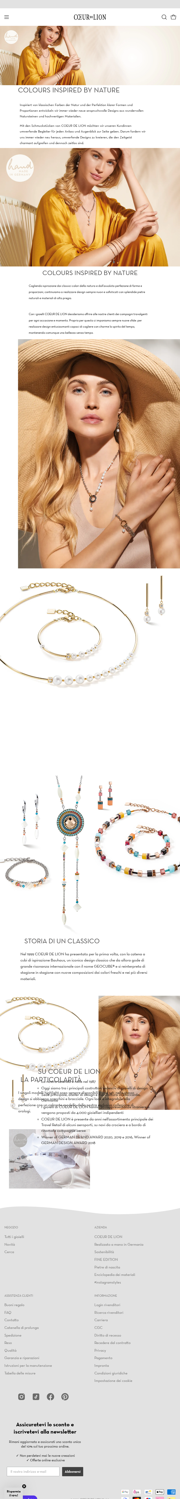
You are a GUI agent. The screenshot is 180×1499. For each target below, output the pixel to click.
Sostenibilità (104, 1251)
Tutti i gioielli (14, 1236)
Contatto (11, 1319)
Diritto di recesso (107, 1335)
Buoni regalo (14, 1304)
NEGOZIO (11, 1227)
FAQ (7, 1312)
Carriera (101, 1319)
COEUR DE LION (108, 1236)
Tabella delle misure (20, 1373)
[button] (164, 17)
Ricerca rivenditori (108, 1312)
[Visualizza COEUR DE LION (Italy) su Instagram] (21, 1396)
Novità (9, 1244)
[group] (90, 4)
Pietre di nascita (107, 1266)
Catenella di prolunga (21, 1327)
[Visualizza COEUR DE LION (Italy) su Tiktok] (36, 1396)
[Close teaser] (24, 1486)
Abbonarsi (73, 1471)
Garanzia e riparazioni (21, 1358)
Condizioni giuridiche (111, 1373)
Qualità (10, 1350)
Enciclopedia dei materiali (114, 1274)
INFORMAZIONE (105, 1296)
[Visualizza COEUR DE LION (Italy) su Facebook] (50, 1396)
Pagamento (103, 1358)
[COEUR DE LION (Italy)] (90, 17)
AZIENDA (100, 1227)
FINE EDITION (106, 1259)
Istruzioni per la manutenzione (28, 1365)
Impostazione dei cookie (113, 1380)
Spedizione (13, 1335)
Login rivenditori (107, 1304)
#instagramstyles (107, 1282)
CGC (98, 1327)
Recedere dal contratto (112, 1342)
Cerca (9, 1251)
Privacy (100, 1350)
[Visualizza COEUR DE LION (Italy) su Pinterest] (65, 1396)
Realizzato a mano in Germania (118, 1244)
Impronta (101, 1365)
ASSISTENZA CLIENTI (18, 1296)
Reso (8, 1342)
